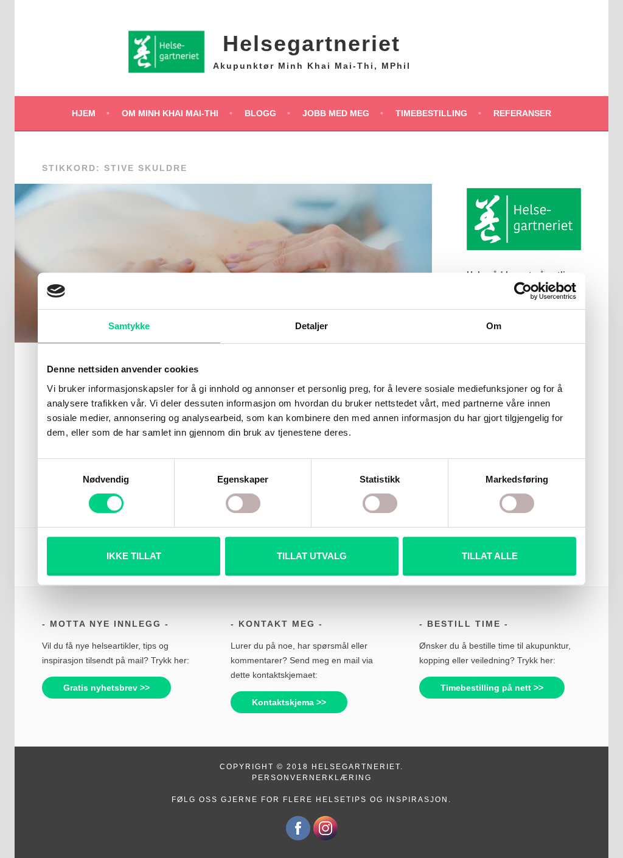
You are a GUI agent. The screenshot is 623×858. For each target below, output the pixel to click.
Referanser (522, 113)
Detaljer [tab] (312, 326)
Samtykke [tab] (129, 326)
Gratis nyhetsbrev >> (106, 687)
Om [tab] (493, 326)
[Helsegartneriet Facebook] (298, 838)
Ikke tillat (133, 556)
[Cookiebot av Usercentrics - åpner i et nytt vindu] (523, 291)
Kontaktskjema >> (289, 702)
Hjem (84, 113)
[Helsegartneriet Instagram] (325, 838)
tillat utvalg (312, 556)
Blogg (260, 113)
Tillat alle (490, 556)
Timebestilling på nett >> (491, 687)
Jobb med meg (335, 113)
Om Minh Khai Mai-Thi (170, 113)
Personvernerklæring (312, 777)
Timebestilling (431, 113)
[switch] (243, 503)
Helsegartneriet (311, 43)
